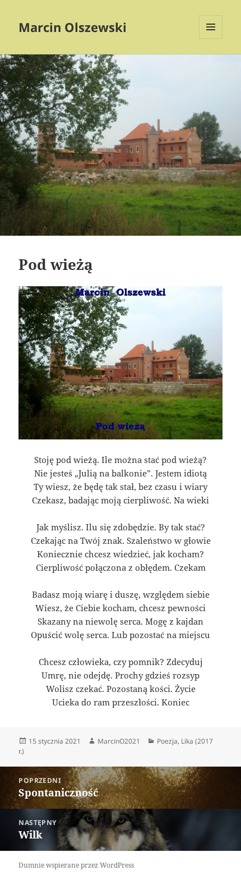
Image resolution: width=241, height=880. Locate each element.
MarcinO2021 (119, 741)
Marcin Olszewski (72, 27)
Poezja (167, 741)
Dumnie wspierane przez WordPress (76, 865)
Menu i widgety (211, 38)
